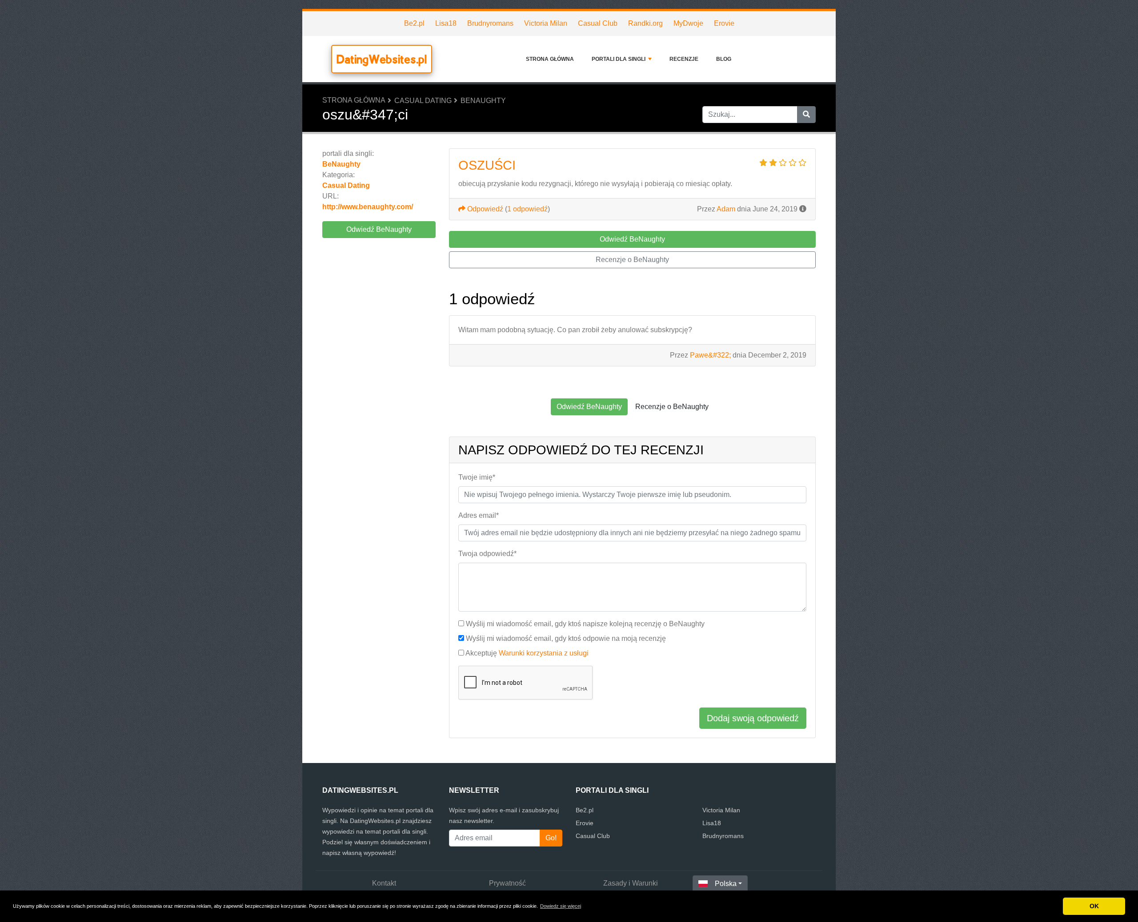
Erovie (724, 23)
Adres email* (478, 515)
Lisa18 (446, 23)
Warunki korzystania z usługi (544, 653)
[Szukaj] (806, 114)
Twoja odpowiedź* (487, 553)
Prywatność (507, 883)
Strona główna (550, 59)
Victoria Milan (545, 23)
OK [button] (1094, 906)
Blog (723, 59)
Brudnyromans (490, 23)
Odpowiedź (484, 209)
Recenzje (683, 59)
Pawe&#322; (710, 355)
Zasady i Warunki (630, 883)
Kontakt (384, 883)
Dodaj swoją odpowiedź (753, 718)
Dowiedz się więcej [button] (560, 906)
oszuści (487, 165)
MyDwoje (688, 23)
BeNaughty (483, 100)
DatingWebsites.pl (382, 59)
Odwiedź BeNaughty (379, 229)
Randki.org (645, 23)
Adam (726, 209)
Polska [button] (726, 883)
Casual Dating (423, 100)
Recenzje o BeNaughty (632, 259)
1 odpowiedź (527, 209)
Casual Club (597, 23)
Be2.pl (414, 23)
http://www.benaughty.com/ (367, 207)
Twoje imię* (476, 477)
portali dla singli (618, 59)
